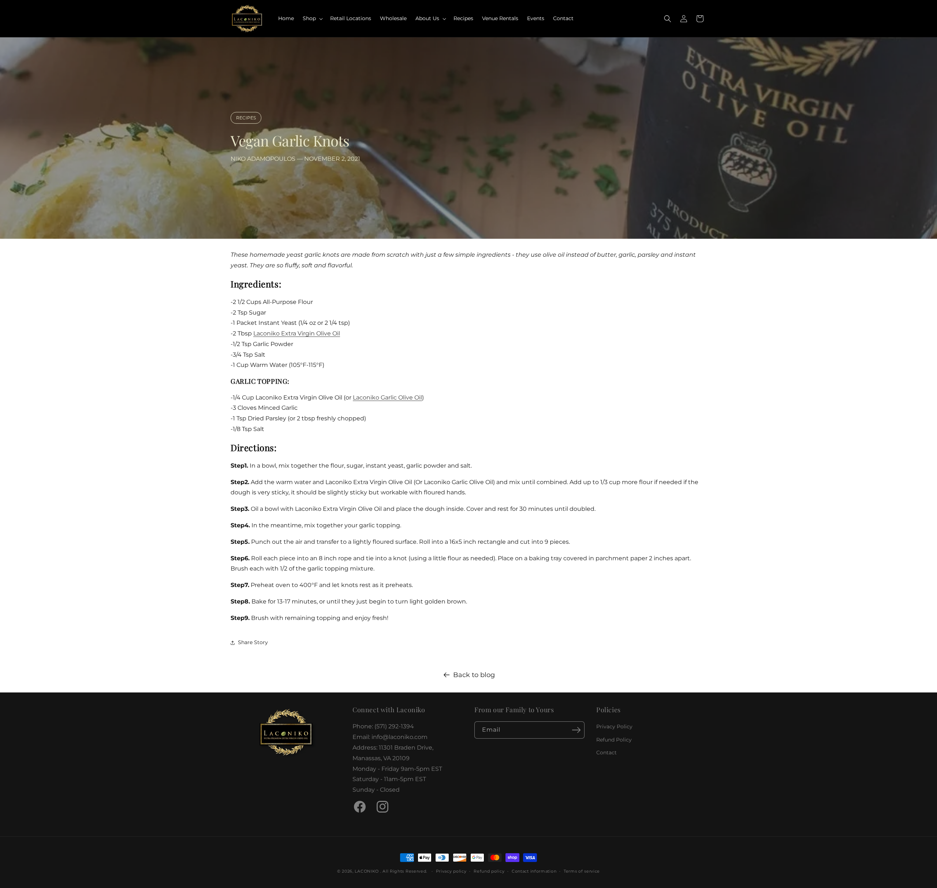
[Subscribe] (576, 730)
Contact (606, 752)
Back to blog (474, 675)
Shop (309, 18)
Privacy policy (451, 871)
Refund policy (489, 871)
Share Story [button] (253, 642)
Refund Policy (614, 739)
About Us (427, 18)
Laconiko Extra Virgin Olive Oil (296, 333)
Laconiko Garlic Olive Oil (387, 397)
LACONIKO (367, 871)
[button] (312, 18)
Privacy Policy (614, 726)
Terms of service (582, 871)
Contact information (534, 871)
